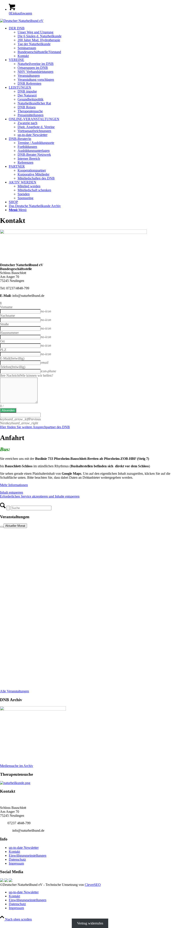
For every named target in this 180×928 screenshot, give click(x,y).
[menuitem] (94, 42)
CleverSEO (93, 885)
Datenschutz (17, 859)
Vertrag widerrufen (90, 923)
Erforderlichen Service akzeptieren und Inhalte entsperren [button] (39, 496)
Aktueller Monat (15, 525)
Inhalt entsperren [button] (11, 492)
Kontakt (14, 851)
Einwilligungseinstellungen (27, 855)
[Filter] (2, 526)
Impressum (16, 863)
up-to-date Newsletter (24, 847)
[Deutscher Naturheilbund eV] (21, 21)
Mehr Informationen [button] (14, 485)
